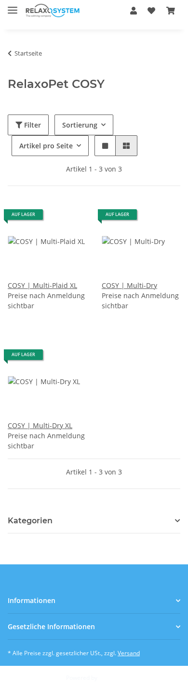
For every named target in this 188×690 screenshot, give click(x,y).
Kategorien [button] (30, 520)
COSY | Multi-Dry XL (40, 425)
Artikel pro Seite (46, 145)
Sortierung (79, 124)
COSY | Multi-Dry (129, 285)
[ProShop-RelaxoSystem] (53, 11)
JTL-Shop (110, 678)
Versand (129, 653)
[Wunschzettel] (151, 10)
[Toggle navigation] (12, 6)
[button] (133, 10)
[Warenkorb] (170, 10)
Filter (31, 124)
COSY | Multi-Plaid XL (42, 285)
